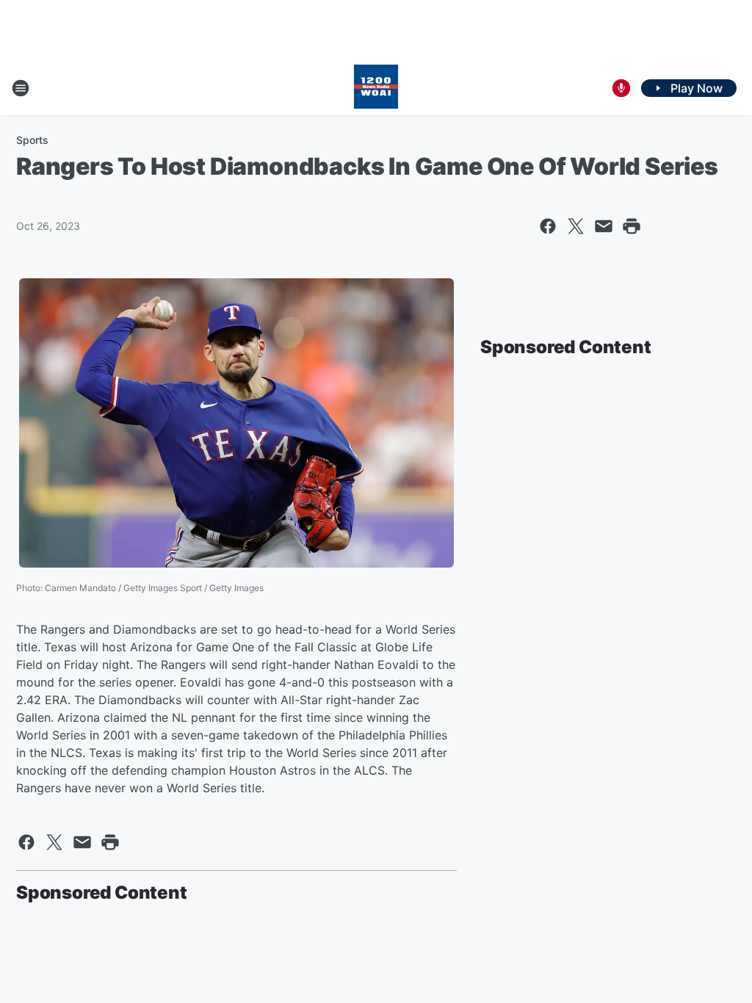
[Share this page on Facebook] (548, 226)
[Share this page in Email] (603, 226)
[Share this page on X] (575, 226)
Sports (32, 140)
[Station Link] (376, 88)
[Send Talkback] (621, 88)
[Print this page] (631, 226)
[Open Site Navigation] (20, 88)
